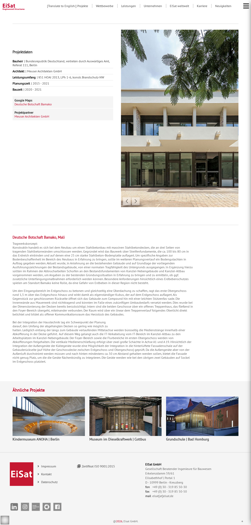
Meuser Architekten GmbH (32, 116)
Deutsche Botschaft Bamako (33, 104)
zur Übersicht (136, 403)
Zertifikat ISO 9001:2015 (98, 466)
